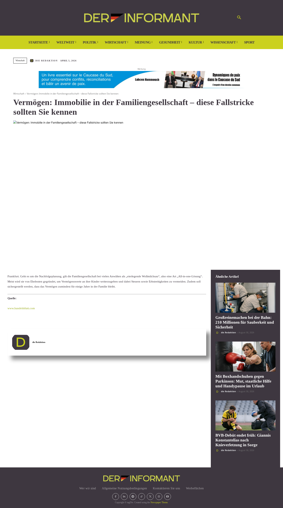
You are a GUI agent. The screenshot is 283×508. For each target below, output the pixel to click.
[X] (150, 496)
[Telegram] (133, 496)
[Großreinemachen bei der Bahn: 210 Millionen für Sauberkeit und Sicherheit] (245, 298)
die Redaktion (46, 60)
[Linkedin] (124, 496)
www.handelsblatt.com (21, 308)
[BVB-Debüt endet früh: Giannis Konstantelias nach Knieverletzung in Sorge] (245, 415)
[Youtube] (167, 496)
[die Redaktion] (32, 61)
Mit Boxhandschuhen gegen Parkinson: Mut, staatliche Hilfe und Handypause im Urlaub (243, 381)
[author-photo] (217, 333)
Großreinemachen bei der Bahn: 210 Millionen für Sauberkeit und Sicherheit (244, 322)
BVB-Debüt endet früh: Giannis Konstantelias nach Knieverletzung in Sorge (243, 440)
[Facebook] (115, 496)
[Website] (159, 496)
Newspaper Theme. (159, 502)
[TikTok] (141, 496)
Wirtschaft (20, 60)
